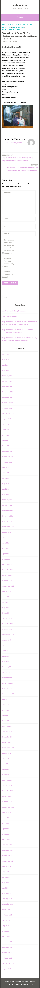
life (9, 25)
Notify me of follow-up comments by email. (9, 262)
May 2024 (5, 359)
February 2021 (7, 500)
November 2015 (7, 796)
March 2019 (6, 613)
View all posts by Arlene (13, 143)
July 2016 (5, 758)
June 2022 (5, 430)
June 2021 (5, 478)
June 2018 (5, 651)
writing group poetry (11, 30)
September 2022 (8, 413)
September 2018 (8, 634)
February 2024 (7, 376)
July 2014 (5, 872)
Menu (21, 17)
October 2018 (7, 629)
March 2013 (6, 931)
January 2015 (7, 845)
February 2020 (7, 564)
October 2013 (7, 915)
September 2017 (8, 694)
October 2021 (7, 462)
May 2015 (5, 823)
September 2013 (8, 920)
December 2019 (7, 570)
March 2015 (6, 834)
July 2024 (5, 354)
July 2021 (5, 473)
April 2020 (5, 554)
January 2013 (7, 942)
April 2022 (5, 440)
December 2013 (7, 904)
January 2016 (7, 785)
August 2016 (6, 753)
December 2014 (7, 850)
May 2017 (5, 710)
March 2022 (6, 446)
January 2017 (7, 731)
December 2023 (7, 386)
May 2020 (5, 548)
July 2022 (5, 424)
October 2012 (7, 958)
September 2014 (8, 861)
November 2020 (7, 516)
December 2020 (7, 510)
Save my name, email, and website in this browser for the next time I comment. (9, 246)
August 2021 (6, 467)
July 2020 (5, 537)
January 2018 (7, 672)
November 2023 (7, 392)
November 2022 (7, 403)
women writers (18, 27)
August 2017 (6, 699)
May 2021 (5, 484)
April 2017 (5, 715)
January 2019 (7, 618)
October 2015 (7, 802)
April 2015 (5, 829)
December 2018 (7, 624)
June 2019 (5, 602)
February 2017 (7, 726)
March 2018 (6, 661)
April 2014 (5, 888)
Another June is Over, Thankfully (14, 311)
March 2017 (6, 721)
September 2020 (8, 527)
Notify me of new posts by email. (8, 274)
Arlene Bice (20, 5)
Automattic (28, 984)
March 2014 (6, 893)
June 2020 (5, 543)
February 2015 (7, 839)
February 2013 (7, 936)
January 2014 (7, 899)
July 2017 (5, 705)
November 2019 (7, 575)
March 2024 (6, 370)
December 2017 (7, 678)
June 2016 (5, 764)
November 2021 (7, 457)
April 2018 (5, 656)
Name (5, 219)
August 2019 (6, 591)
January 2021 (7, 505)
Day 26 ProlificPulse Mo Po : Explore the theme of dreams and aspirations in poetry (21, 168)
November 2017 (7, 683)
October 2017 (7, 688)
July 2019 (5, 597)
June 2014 (5, 877)
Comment (7, 192)
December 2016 (7, 737)
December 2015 (7, 791)
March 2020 (6, 559)
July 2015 (5, 818)
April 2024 (5, 365)
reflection (6, 27)
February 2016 (7, 780)
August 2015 (6, 812)
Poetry (29, 25)
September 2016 (8, 748)
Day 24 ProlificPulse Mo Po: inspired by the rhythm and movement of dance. (19, 158)
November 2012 (7, 953)
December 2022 (7, 397)
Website (6, 233)
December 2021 (7, 451)
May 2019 (5, 607)
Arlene (15, 41)
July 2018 (5, 645)
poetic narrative (19, 25)
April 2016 (5, 769)
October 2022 (7, 408)
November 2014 (7, 856)
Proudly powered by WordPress (20, 982)
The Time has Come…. (10, 316)
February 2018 (7, 667)
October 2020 (7, 521)
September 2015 (8, 807)
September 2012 (8, 963)
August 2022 (6, 419)
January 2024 (7, 381)
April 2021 (5, 489)
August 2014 (6, 866)
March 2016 (6, 775)
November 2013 (7, 909)
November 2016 (7, 742)
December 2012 (7, 947)
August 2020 (6, 532)
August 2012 (6, 969)
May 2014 (5, 882)
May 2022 (5, 435)
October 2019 (7, 581)
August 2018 (6, 640)
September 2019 (8, 586)
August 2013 (6, 926)
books (4, 25)
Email (5, 226)
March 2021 (6, 494)
